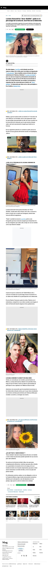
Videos (41, 543)
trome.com (30, 563)
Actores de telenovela (13, 491)
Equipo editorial (4, 545)
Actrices (30, 490)
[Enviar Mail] (6, 63)
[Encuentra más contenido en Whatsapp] (12, 29)
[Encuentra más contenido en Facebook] (7, 29)
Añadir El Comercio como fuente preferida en (32, 15)
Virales (34, 552)
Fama (34, 549)
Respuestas (35, 543)
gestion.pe (20, 563)
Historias (34, 555)
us (33, 546)
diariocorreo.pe (37, 563)
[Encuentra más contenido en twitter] (10, 29)
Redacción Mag (11, 63)
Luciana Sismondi (18, 490)
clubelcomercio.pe (12, 563)
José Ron (23, 219)
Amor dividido (10, 490)
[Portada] (5, 544)
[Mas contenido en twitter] (24, 556)
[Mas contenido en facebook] (22, 556)
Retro (41, 549)
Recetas (41, 552)
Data (40, 546)
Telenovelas (21, 491)
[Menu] (2, 7)
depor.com (25, 563)
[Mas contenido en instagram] (26, 556)
